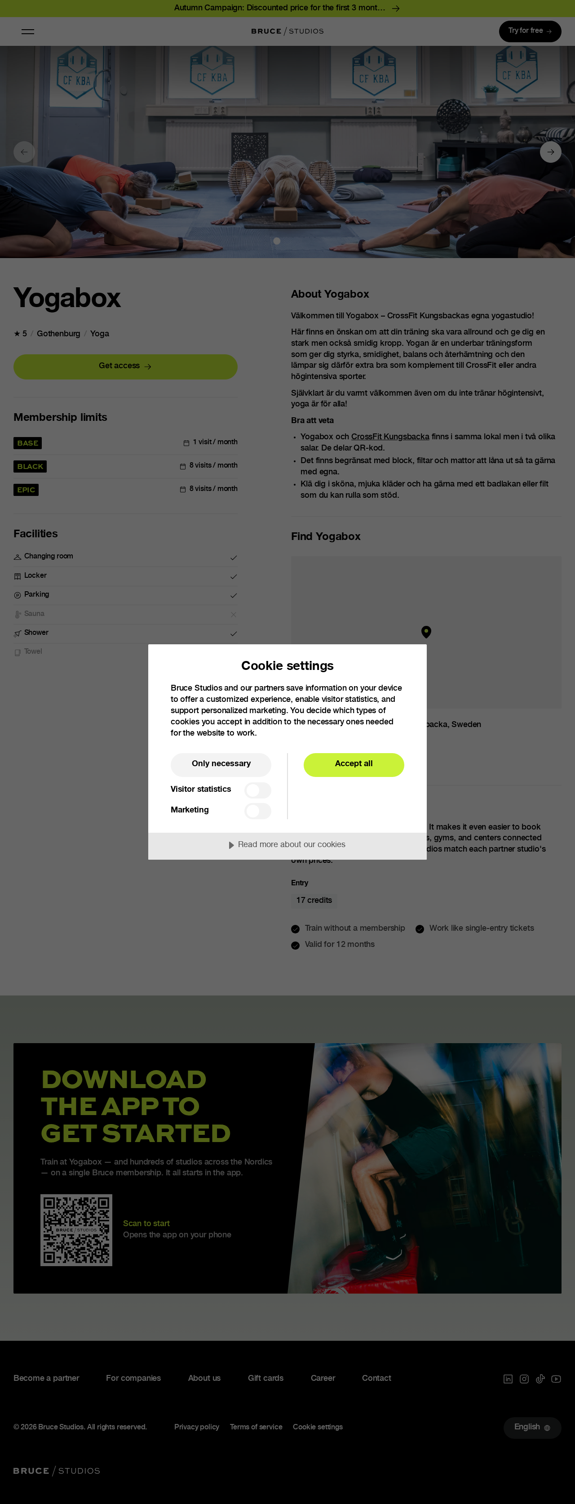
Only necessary (221, 764)
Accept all (354, 764)
